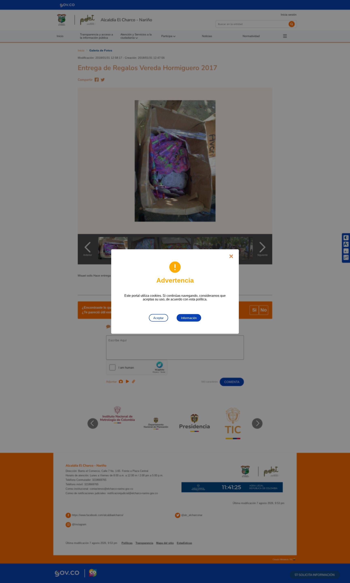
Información (189, 318)
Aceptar (158, 318)
